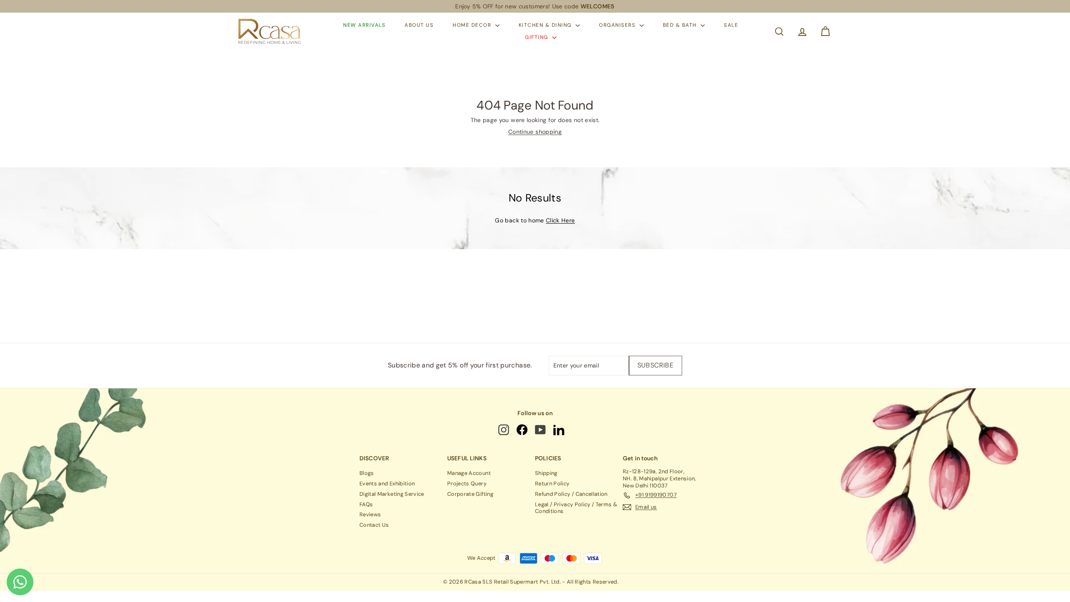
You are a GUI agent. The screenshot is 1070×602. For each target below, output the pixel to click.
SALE (731, 25)
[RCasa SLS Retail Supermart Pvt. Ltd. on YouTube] (541, 429)
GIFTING (537, 37)
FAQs (366, 504)
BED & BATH (681, 25)
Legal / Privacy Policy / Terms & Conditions (576, 508)
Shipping (546, 473)
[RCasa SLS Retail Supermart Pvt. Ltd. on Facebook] (523, 429)
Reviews (370, 514)
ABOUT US (419, 25)
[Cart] (825, 31)
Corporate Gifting (470, 493)
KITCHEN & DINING (546, 25)
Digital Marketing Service (391, 493)
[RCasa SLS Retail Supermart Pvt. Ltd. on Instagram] (504, 429)
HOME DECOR (473, 25)
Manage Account (469, 473)
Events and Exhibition (387, 483)
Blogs (366, 473)
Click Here (560, 220)
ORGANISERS (618, 25)
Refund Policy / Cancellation (571, 493)
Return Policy (552, 483)
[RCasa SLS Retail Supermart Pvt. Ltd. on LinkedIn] (559, 429)
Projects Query (467, 483)
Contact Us (374, 524)
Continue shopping (535, 131)
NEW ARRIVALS (364, 25)
